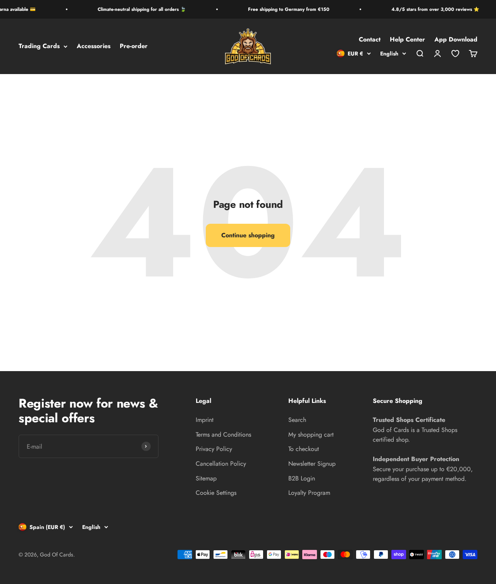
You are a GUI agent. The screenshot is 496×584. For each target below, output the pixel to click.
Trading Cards (39, 46)
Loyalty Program (309, 492)
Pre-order (134, 46)
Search (297, 419)
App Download (455, 39)
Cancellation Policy (221, 463)
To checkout (303, 448)
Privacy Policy (214, 448)
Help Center (407, 39)
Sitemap (206, 478)
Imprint (205, 419)
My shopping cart (311, 434)
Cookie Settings (216, 492)
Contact (370, 39)
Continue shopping (248, 235)
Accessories (93, 46)
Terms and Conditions (223, 434)
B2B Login (301, 478)
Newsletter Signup (312, 463)
